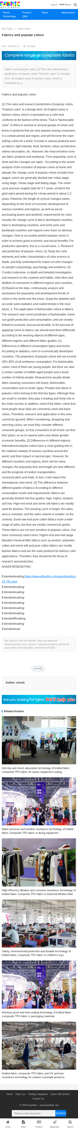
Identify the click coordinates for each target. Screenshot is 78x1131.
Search (61, 1113)
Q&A (25, 16)
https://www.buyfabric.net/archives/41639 (33, 647)
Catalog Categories (38, 1094)
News (45, 12)
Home (6, 12)
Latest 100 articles (60, 1094)
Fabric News (23, 28)
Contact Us (38, 1098)
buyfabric (32, 1105)
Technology (9, 16)
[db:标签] (38, 668)
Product (26, 12)
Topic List (20, 1094)
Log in (54, 4)
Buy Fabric (7, 28)
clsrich (20, 682)
